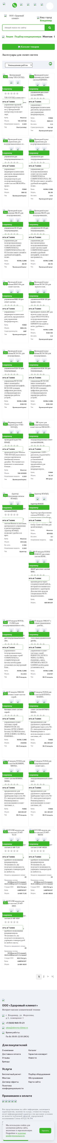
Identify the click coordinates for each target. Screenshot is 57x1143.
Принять (45, 1131)
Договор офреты (10, 1082)
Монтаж (47, 36)
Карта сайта (34, 1082)
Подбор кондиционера (28, 36)
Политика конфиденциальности (13, 1087)
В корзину (33, 88)
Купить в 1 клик (33, 101)
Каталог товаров (29, 46)
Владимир (46, 20)
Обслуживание (35, 1078)
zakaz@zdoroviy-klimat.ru (17, 1028)
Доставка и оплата (11, 1054)
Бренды (6, 1061)
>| (52, 976)
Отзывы (6, 1058)
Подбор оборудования (39, 1074)
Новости (32, 1058)
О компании (7, 1050)
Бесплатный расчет (11, 1074)
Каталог (32, 1050)
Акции (9, 36)
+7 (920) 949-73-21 (15, 1023)
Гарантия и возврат (37, 1054)
